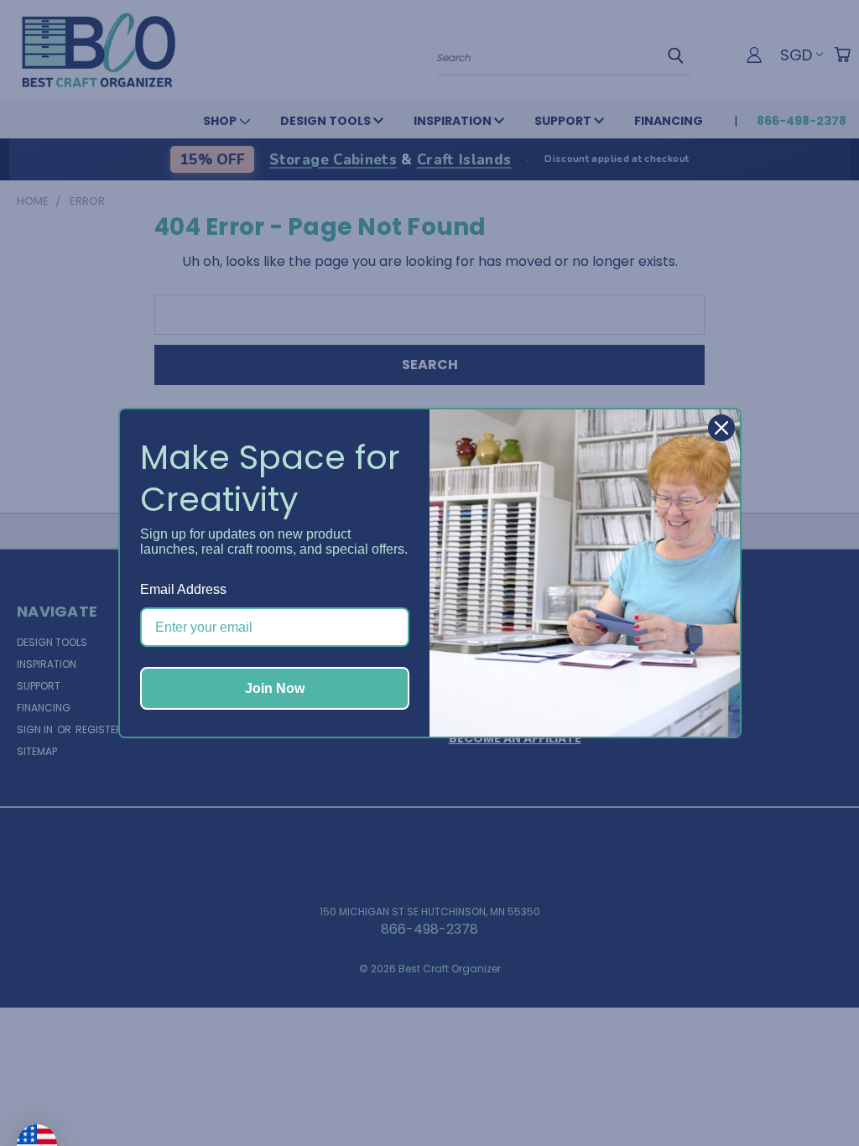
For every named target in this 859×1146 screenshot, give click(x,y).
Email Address (183, 589)
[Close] (721, 428)
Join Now (275, 688)
